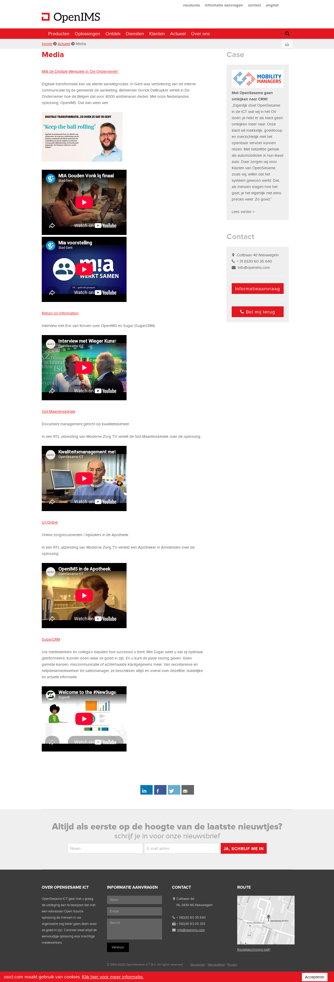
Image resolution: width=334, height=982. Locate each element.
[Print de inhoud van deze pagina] (286, 45)
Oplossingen (87, 33)
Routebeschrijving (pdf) (253, 949)
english (272, 5)
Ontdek (113, 33)
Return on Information (60, 313)
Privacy (232, 964)
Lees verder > (243, 212)
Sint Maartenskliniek (58, 411)
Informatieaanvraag (257, 288)
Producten (58, 33)
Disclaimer (197, 964)
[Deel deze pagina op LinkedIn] (146, 794)
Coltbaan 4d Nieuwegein (258, 255)
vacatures (191, 5)
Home (47, 44)
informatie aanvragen (224, 5)
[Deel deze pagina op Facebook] (160, 794)
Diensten (135, 33)
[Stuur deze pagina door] (187, 794)
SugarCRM (51, 639)
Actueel (178, 33)
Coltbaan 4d (185, 899)
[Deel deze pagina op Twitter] (174, 794)
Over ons (200, 33)
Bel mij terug (260, 311)
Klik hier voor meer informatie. (113, 976)
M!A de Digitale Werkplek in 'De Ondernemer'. (80, 71)
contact (254, 5)
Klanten (157, 33)
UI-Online (50, 522)
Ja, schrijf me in (244, 848)
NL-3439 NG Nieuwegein (194, 905)
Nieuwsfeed (216, 964)
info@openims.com (254, 267)
